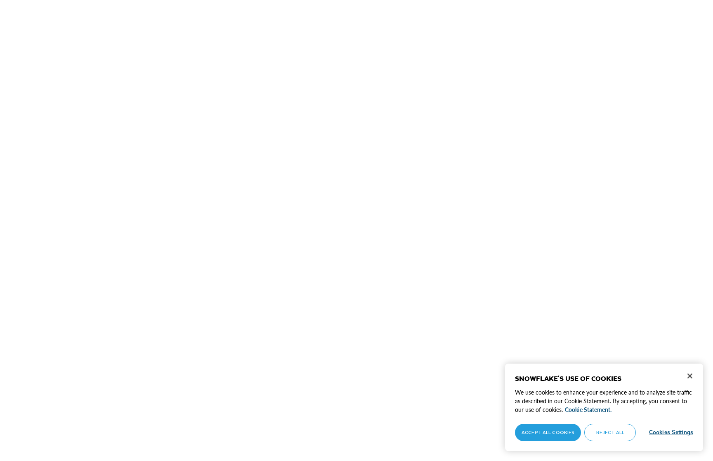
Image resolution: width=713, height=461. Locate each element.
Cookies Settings (671, 432)
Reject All (610, 432)
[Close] (690, 376)
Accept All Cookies (548, 432)
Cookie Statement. (588, 409)
